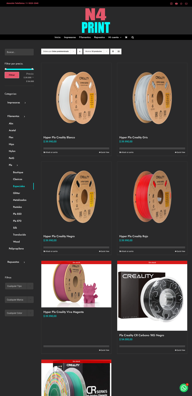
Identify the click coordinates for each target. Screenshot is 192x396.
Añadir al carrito (51, 152)
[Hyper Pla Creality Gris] (152, 98)
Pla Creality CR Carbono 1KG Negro (141, 335)
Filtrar (12, 75)
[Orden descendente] (80, 51)
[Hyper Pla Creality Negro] (76, 197)
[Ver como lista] (118, 51)
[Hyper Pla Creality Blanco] (76, 98)
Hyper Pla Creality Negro (59, 236)
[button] (133, 37)
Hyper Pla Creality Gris (133, 137)
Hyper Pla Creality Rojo (133, 236)
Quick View (105, 152)
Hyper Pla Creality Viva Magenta (63, 312)
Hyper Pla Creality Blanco (59, 137)
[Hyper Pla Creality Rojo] (152, 197)
